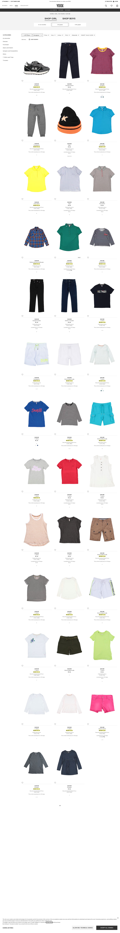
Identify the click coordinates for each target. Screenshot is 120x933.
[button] (11, 38)
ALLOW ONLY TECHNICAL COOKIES (83, 927)
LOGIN (115, 2)
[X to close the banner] (118, 918)
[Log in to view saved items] (111, 5)
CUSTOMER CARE (15, 1)
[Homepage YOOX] (60, 5)
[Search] (106, 5)
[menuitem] (4, 5)
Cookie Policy (49, 922)
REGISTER (109, 1)
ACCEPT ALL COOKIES (106, 927)
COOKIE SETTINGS (8, 927)
